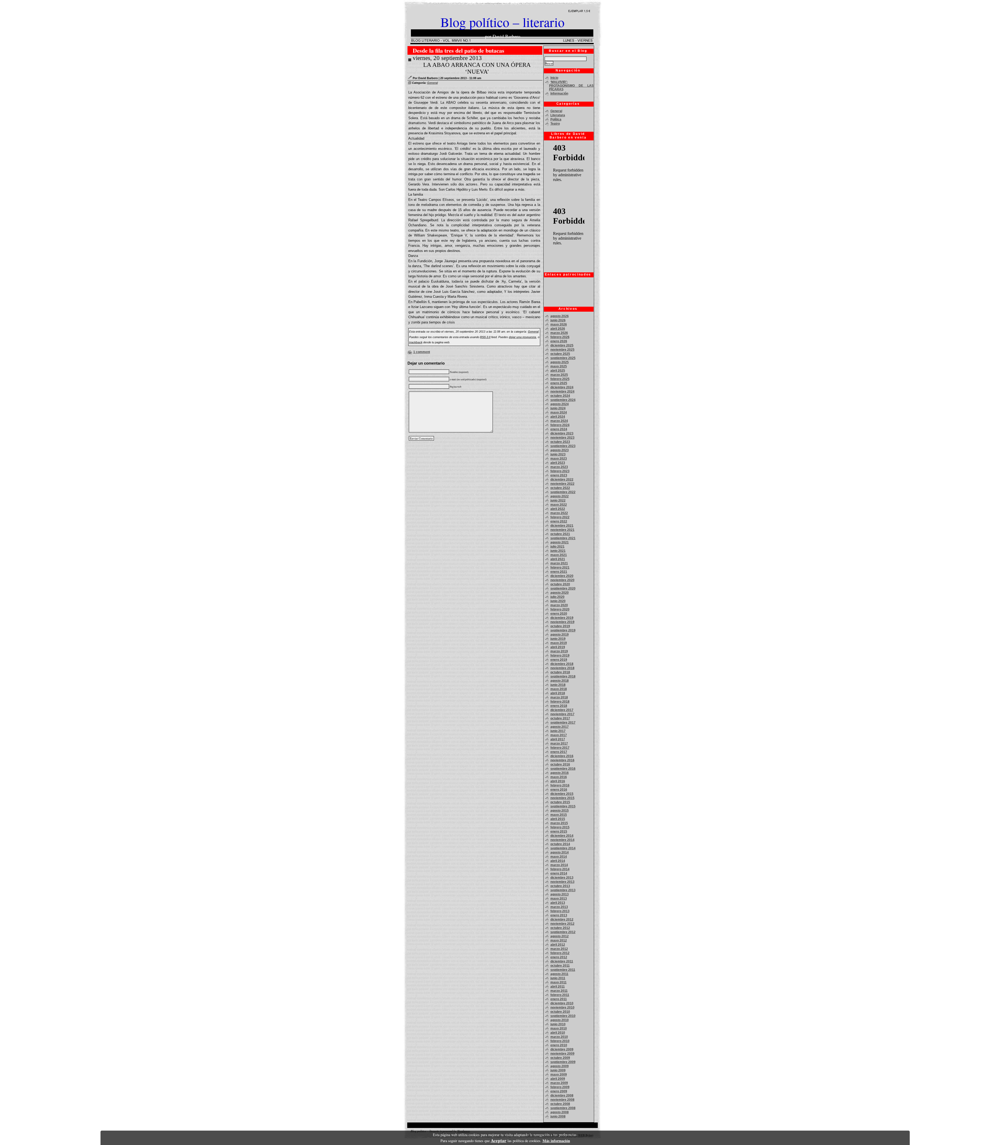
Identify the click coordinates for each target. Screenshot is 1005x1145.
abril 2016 (557, 781)
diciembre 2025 (561, 345)
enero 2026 (558, 341)
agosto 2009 (559, 1066)
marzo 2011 (559, 991)
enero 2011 (558, 999)
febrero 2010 (560, 1041)
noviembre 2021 (562, 530)
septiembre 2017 (563, 722)
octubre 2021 (560, 534)
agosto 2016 (559, 773)
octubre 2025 (560, 354)
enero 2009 (558, 1091)
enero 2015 (558, 831)
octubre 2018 (560, 672)
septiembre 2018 (563, 676)
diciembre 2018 (561, 664)
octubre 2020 (560, 584)
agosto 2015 (559, 810)
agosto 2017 (559, 727)
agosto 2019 (559, 634)
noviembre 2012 (562, 924)
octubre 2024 (560, 396)
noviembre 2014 (562, 840)
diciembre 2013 (561, 877)
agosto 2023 (559, 450)
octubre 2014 (560, 844)
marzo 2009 (559, 1083)
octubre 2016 (560, 764)
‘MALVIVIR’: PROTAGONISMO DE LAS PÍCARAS (571, 85)
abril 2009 (557, 1079)
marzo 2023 (559, 467)
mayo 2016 (558, 777)
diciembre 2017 (561, 710)
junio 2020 (558, 601)
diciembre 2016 (561, 756)
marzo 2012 (559, 949)
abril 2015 (557, 819)
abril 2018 (557, 693)
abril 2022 (557, 509)
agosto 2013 (559, 894)
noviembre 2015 (562, 798)
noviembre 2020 (562, 580)
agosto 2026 (559, 316)
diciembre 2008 (561, 1095)
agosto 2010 (559, 1020)
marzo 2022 (559, 513)
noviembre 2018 (562, 668)
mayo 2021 (558, 555)
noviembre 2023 (562, 437)
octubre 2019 (560, 626)
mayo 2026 (558, 324)
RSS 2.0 (485, 337)
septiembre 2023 (563, 446)
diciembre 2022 (561, 479)
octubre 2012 (560, 928)
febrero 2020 (560, 609)
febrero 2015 (560, 827)
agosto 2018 (559, 680)
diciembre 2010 (561, 1003)
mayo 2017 (558, 735)
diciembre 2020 (561, 576)
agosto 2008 (559, 1112)
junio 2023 (558, 454)
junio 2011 (557, 978)
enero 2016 (558, 789)
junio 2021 (558, 551)
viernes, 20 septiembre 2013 (447, 58)
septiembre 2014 (563, 848)
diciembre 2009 (561, 1049)
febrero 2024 (560, 425)
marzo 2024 (559, 421)
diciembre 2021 (561, 525)
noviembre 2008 (562, 1100)
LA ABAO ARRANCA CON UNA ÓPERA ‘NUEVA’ (477, 68)
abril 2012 (557, 944)
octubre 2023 (560, 442)
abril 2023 (557, 463)
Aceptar (498, 1140)
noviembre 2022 (562, 484)
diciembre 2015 (561, 794)
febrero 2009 (560, 1087)
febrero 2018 (560, 701)
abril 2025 (557, 370)
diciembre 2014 (561, 836)
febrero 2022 (560, 517)
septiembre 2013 (563, 890)
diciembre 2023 (561, 433)
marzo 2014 (559, 865)
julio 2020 (557, 597)
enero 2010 (558, 1045)
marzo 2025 (559, 375)
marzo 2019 (559, 651)
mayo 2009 (558, 1074)
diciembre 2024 (561, 387)
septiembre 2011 (562, 970)
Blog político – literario (502, 22)
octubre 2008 (560, 1104)
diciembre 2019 (561, 618)
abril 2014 (557, 861)
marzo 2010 (559, 1037)
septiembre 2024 (563, 400)
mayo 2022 (558, 505)
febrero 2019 (560, 655)
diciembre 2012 (561, 919)
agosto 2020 (559, 592)
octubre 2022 (560, 488)
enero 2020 (558, 613)
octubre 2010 (560, 1012)
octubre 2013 (560, 886)
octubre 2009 (560, 1058)
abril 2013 (557, 903)
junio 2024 (558, 408)
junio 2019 (558, 639)
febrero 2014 (560, 869)
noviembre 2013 (562, 882)
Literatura (557, 115)
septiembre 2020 (563, 588)
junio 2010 (558, 1024)
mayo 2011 (558, 982)
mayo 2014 (558, 856)
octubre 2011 (560, 965)
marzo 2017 (559, 743)
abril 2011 (557, 986)
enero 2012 (558, 957)
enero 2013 (558, 915)
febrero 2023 (560, 471)
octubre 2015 (560, 802)
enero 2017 (558, 752)
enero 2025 (558, 383)
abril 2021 (557, 559)
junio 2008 (558, 1116)
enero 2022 (558, 521)
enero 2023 (558, 475)
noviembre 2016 (562, 760)
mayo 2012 (558, 940)
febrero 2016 (560, 785)
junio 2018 (558, 685)
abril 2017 (557, 739)
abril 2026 (557, 329)
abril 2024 (557, 417)
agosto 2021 (559, 542)
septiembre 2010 (563, 1016)
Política (555, 119)
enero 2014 (558, 873)
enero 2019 (558, 660)
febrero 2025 (560, 379)
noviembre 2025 (562, 349)
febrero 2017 (560, 748)
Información (559, 93)
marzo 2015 (559, 823)
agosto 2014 (559, 852)
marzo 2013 (559, 907)
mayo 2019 (558, 643)
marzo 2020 (559, 605)
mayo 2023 (558, 458)
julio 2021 (557, 546)
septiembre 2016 (563, 768)
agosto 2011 (559, 974)
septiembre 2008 (563, 1108)
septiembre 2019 (563, 630)
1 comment (421, 352)
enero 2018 (558, 706)
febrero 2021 (560, 567)
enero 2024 (558, 429)
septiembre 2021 (563, 538)
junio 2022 (558, 500)
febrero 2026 (560, 337)
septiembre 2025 (563, 358)
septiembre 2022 (563, 492)
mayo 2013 (558, 898)
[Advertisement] (567, 292)
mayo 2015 (558, 815)
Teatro (555, 123)
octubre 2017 (560, 718)
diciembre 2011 (561, 961)
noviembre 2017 (562, 714)
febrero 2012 (560, 953)
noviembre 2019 (562, 622)
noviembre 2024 (562, 391)
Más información (556, 1140)
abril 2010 (557, 1032)
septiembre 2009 (563, 1062)
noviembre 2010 (562, 1007)
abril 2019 (557, 647)
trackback (415, 342)
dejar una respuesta (522, 337)
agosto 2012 (559, 936)
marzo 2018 (559, 697)
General (432, 82)
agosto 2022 (559, 496)
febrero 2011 (559, 995)
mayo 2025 (558, 366)
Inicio (554, 78)
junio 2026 (558, 320)
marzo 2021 (559, 563)
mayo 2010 (558, 1028)
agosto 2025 (559, 362)
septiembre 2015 (563, 806)
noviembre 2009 (562, 1053)
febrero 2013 (560, 911)
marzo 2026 (559, 333)
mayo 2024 (558, 412)
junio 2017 (558, 731)
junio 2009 (558, 1070)
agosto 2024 (559, 404)
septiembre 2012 (563, 932)
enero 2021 (558, 572)
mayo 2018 (558, 689)
